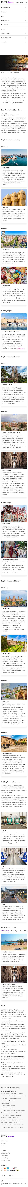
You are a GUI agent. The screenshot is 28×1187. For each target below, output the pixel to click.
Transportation (5, 20)
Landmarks (18, 1115)
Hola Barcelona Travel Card (8, 1100)
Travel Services (5, 25)
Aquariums (4, 1115)
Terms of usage (5, 1158)
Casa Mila (11, 1096)
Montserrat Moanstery (19, 1110)
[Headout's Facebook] (10, 1175)
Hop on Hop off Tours (6, 1122)
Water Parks (4, 1120)
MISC (11, 72)
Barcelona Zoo (5, 1113)
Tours (2, 16)
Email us (5, 1146)
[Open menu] (26, 2)
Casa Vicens (4, 1098)
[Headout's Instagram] (5, 1175)
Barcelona (3, 72)
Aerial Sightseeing (6, 37)
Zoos (10, 1120)
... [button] (7, 72)
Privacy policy (4, 1155)
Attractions (4, 12)
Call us (4, 1143)
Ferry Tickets (20, 1127)
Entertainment (5, 33)
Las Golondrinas (5, 1103)
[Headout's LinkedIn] (2, 1175)
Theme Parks (16, 1117)
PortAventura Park (20, 1096)
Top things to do (5, 7)
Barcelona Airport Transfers (8, 1127)
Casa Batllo (4, 1096)
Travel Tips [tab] (14, 931)
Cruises (3, 29)
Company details (5, 1153)
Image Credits (20, 348)
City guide (4, 42)
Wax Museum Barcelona (15, 1098)
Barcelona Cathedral (6, 1110)
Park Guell (13, 1093)
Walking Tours (4, 1125)
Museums (3, 1117)
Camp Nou (20, 1093)
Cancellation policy (6, 1160)
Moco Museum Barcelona (7, 1108)
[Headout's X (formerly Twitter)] (12, 1175)
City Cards (11, 1115)
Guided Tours (17, 1122)
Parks (9, 1117)
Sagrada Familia (5, 1093)
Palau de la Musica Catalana (8, 1105)
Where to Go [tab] (5, 931)
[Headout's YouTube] (7, 1175)
